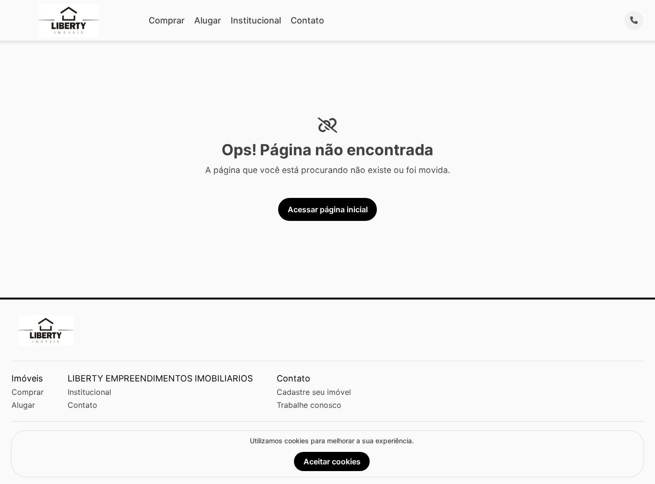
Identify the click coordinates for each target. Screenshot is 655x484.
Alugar (207, 20)
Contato (307, 20)
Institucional (256, 20)
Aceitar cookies (332, 461)
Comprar (167, 20)
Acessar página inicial (328, 209)
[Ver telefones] (633, 20)
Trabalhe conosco (309, 405)
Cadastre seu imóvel (314, 392)
